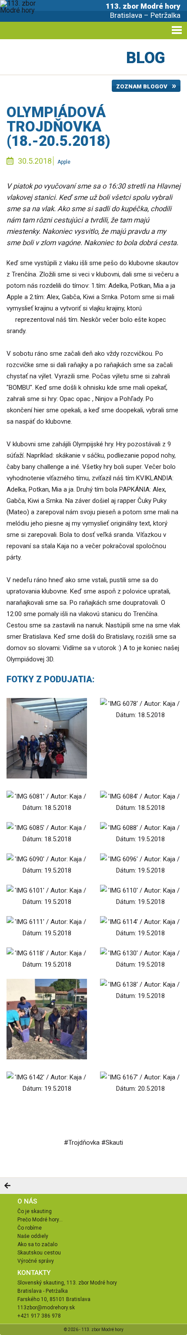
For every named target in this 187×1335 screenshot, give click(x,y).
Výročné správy (35, 1261)
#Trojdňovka (82, 1142)
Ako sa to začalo (37, 1244)
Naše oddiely (32, 1236)
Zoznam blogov (141, 86)
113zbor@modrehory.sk (46, 1308)
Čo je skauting (34, 1211)
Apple (63, 162)
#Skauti (112, 1142)
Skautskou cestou (39, 1253)
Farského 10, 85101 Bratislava (53, 1299)
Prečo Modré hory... (40, 1220)
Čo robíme (29, 1228)
